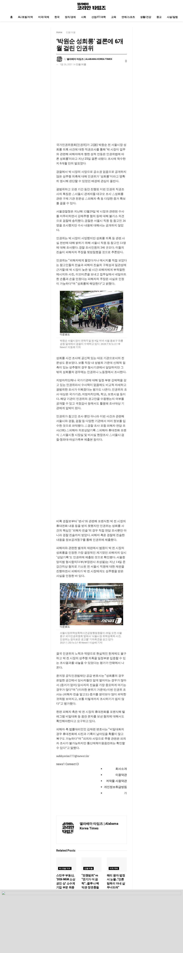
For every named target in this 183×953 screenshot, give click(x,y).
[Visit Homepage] (91, 6)
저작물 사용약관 (116, 781)
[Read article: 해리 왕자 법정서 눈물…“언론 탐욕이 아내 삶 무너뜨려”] (117, 864)
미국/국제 (43, 17)
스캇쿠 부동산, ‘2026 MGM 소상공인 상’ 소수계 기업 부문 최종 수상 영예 (65, 883)
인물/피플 (70, 32)
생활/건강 (145, 17)
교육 (113, 17)
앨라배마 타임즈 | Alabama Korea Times (89, 59)
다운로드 (65, 334)
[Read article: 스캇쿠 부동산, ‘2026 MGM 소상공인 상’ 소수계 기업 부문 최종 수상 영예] (66, 864)
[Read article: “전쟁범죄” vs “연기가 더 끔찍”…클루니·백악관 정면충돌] (91, 864)
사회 (83, 17)
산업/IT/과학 (99, 17)
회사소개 (121, 768)
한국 (57, 17)
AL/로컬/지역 (25, 17)
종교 (159, 17)
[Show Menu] (9, 6)
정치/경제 (70, 17)
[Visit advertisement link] (91, 107)
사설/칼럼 (172, 17)
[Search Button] (173, 6)
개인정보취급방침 (115, 787)
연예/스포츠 (128, 17)
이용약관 (121, 775)
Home (59, 32)
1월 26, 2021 (66, 64)
